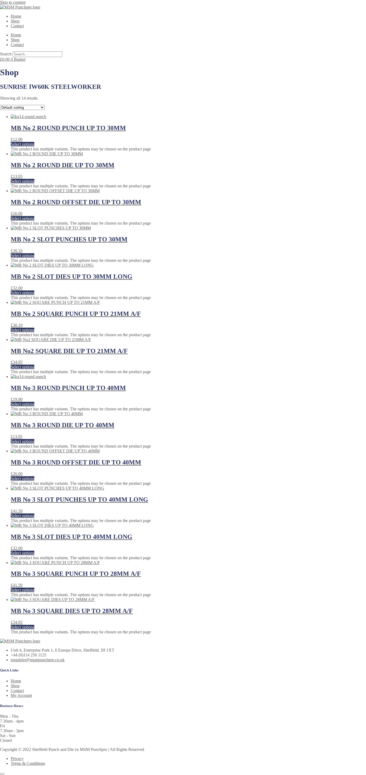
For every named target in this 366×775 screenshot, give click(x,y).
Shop (15, 21)
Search (6, 54)
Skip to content (12, 2)
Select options (22, 144)
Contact (17, 26)
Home (16, 16)
